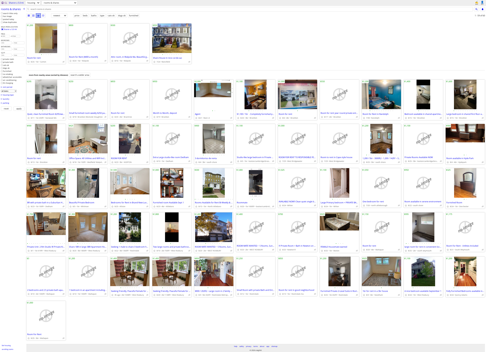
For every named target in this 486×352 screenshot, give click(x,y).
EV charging (8, 83)
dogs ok (6, 68)
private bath (8, 62)
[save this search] (482, 9)
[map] (43, 15)
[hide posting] (63, 61)
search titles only (10, 13)
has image (7, 16)
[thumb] (33, 15)
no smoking (8, 74)
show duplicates (10, 22)
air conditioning (9, 80)
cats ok (6, 65)
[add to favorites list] (28, 61)
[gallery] (38, 15)
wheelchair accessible (12, 77)
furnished (7, 71)
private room (8, 59)
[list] (28, 15)
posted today (8, 19)
